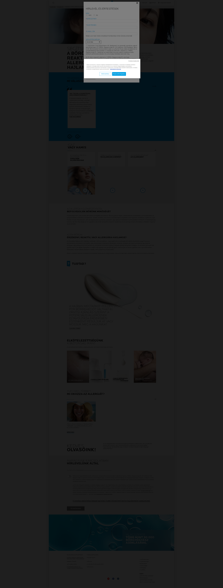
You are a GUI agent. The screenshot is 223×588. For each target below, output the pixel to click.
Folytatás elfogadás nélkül (133, 60)
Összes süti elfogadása (119, 73)
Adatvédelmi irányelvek (115, 69)
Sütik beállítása (105, 73)
